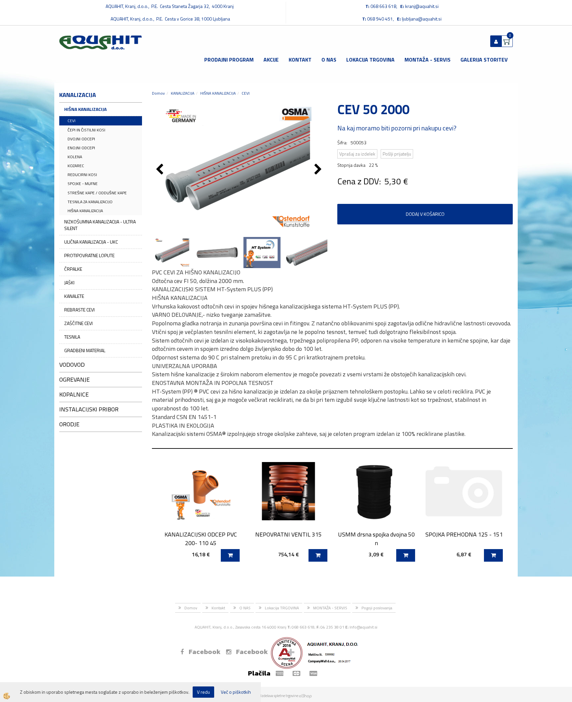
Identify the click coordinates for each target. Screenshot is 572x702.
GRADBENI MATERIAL (84, 350)
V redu (203, 691)
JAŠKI (69, 282)
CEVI (71, 120)
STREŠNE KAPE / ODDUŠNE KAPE (97, 193)
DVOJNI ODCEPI (81, 139)
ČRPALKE (73, 268)
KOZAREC (76, 166)
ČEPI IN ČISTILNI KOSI (86, 130)
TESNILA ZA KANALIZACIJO (90, 202)
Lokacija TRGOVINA (370, 60)
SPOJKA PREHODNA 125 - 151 (464, 534)
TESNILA (72, 336)
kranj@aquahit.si (422, 6)
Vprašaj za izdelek (357, 153)
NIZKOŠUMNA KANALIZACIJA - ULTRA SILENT (100, 225)
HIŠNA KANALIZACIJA (85, 109)
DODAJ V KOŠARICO (425, 214)
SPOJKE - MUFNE (83, 183)
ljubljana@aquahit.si (422, 18)
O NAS (328, 60)
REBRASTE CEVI (79, 309)
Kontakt (300, 60)
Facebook (204, 652)
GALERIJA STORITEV (484, 60)
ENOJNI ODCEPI (81, 148)
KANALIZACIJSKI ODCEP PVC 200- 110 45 (201, 538)
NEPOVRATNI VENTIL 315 (288, 534)
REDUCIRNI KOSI (82, 174)
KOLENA (75, 157)
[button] (318, 170)
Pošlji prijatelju (397, 153)
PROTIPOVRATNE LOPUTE (89, 255)
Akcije (271, 60)
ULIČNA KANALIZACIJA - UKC (91, 241)
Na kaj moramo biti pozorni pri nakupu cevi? (396, 128)
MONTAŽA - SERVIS (428, 60)
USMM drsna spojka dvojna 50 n (376, 538)
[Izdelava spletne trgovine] (305, 695)
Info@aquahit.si (363, 627)
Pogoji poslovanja (376, 608)
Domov (158, 93)
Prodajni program (229, 60)
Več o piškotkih (236, 692)
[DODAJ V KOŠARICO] (230, 555)
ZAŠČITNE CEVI (78, 323)
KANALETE (74, 296)
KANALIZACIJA (182, 93)
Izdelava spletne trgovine (279, 695)
